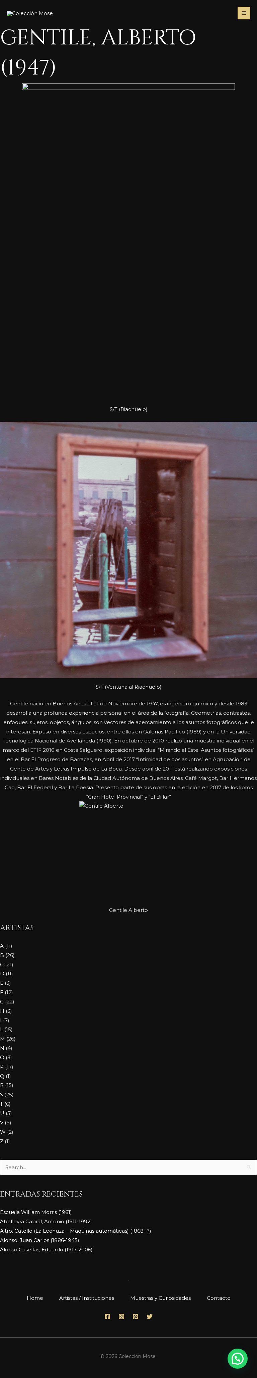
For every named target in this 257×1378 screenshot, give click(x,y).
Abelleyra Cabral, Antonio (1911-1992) (46, 1221)
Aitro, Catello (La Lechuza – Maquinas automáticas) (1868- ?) (75, 1231)
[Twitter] (150, 1317)
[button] (238, 1359)
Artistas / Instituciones (86, 1298)
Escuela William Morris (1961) (36, 1212)
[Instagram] (121, 1317)
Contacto (219, 1298)
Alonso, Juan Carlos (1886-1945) (39, 1240)
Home (35, 1298)
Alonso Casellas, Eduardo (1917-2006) (46, 1249)
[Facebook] (107, 1317)
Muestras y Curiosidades (160, 1298)
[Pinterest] (136, 1317)
